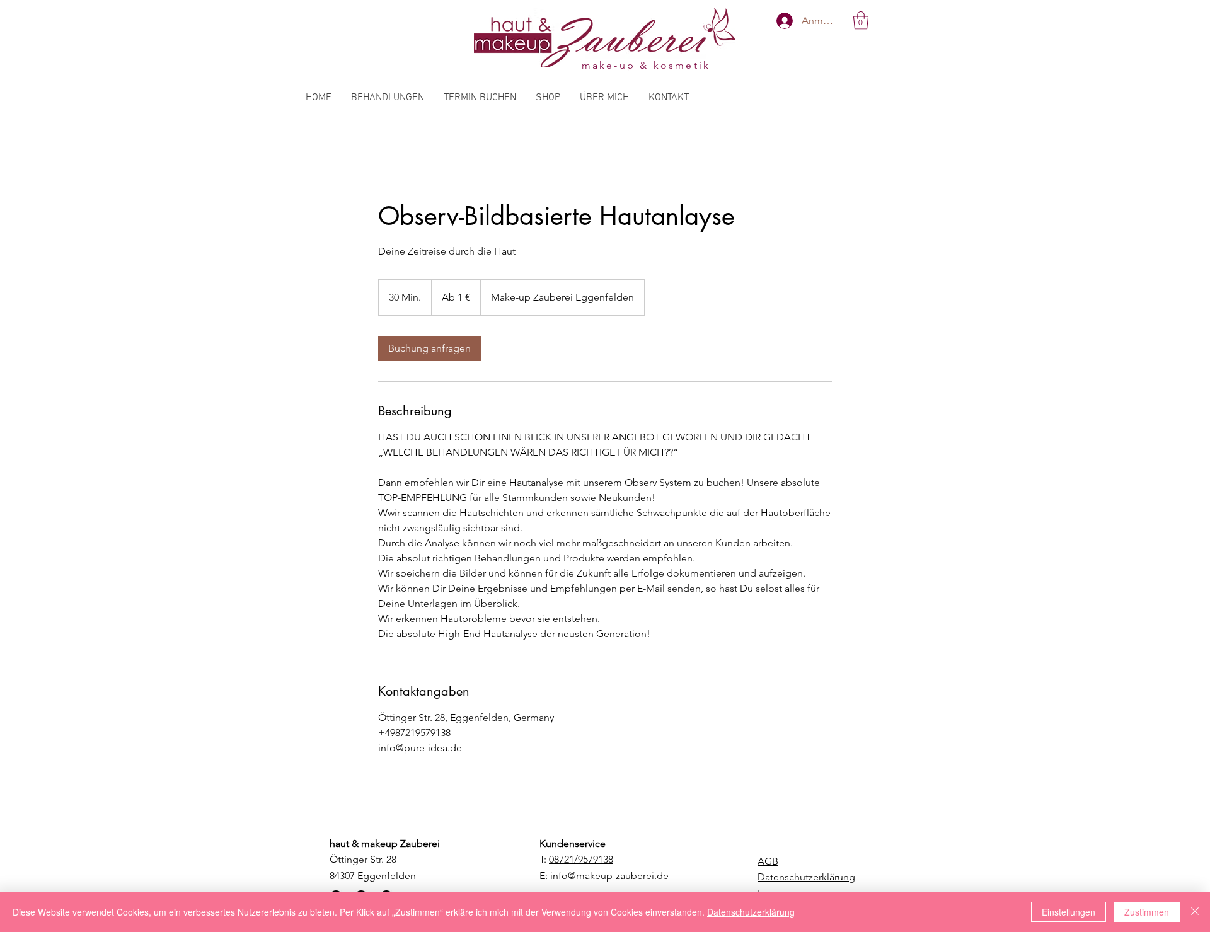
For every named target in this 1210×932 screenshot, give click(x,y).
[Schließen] (1194, 912)
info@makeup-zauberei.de (609, 876)
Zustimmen (1146, 912)
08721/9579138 (581, 859)
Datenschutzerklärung (751, 912)
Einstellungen (1068, 912)
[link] (429, 348)
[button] (860, 20)
